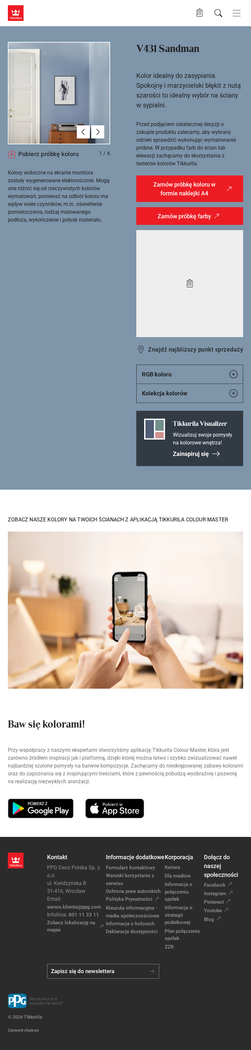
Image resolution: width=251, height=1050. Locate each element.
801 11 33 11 (84, 915)
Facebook (215, 885)
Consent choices (23, 1030)
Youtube (213, 911)
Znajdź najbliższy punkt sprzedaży (195, 349)
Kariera (172, 867)
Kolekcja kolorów (164, 393)
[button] (199, 13)
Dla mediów (178, 876)
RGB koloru (157, 374)
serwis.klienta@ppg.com (74, 907)
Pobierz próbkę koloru (48, 154)
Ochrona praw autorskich (133, 891)
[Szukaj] (218, 13)
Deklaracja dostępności (132, 931)
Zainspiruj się (191, 453)
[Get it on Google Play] (41, 808)
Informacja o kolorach (130, 924)
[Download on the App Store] (114, 808)
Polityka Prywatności (129, 899)
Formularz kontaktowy (130, 868)
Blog (209, 919)
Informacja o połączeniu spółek (178, 891)
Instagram (215, 893)
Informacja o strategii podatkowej (178, 915)
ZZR (169, 947)
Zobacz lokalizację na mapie (71, 926)
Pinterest (214, 902)
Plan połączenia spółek (182, 935)
